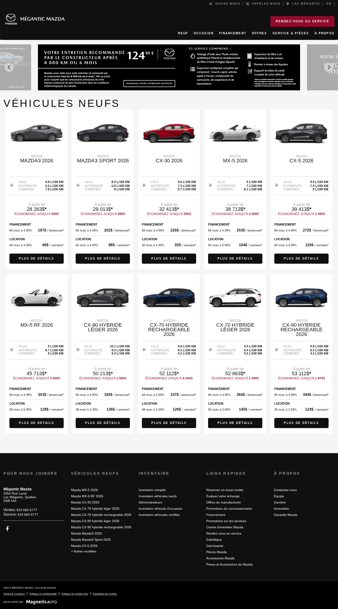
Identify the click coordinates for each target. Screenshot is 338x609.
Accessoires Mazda (220, 558)
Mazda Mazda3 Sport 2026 (91, 539)
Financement (215, 515)
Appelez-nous (265, 3)
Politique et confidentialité (43, 593)
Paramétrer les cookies (105, 593)
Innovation (281, 508)
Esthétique (214, 539)
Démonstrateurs (150, 502)
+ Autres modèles (83, 551)
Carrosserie (214, 546)
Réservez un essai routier (224, 490)
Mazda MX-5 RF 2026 (87, 496)
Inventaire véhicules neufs (158, 496)
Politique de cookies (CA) (74, 593)
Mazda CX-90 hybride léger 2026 (95, 521)
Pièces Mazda (216, 552)
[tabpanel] (36, 189)
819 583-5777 (27, 510)
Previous (9, 67)
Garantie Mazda (285, 515)
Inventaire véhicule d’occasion (160, 508)
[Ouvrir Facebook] (7, 529)
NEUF (183, 33)
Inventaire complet (152, 490)
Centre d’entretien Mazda (224, 527)
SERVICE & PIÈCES (290, 33)
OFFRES (259, 33)
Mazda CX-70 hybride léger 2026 (95, 508)
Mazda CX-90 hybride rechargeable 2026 (101, 527)
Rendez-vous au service (302, 21)
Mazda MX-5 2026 (84, 490)
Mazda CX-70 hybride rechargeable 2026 (101, 515)
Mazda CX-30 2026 (85, 502)
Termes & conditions (14, 593)
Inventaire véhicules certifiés (159, 515)
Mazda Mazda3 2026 (86, 533)
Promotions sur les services (226, 521)
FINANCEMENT (232, 33)
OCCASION (204, 33)
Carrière (280, 502)
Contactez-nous (285, 490)
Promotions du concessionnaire (229, 508)
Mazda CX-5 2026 (84, 546)
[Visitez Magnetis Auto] (42, 601)
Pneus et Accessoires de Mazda (229, 564)
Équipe (279, 496)
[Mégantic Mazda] (34, 17)
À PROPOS (325, 33)
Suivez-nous (227, 3)
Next (328, 67)
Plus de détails (36, 258)
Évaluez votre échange (223, 496)
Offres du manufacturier (223, 502)
